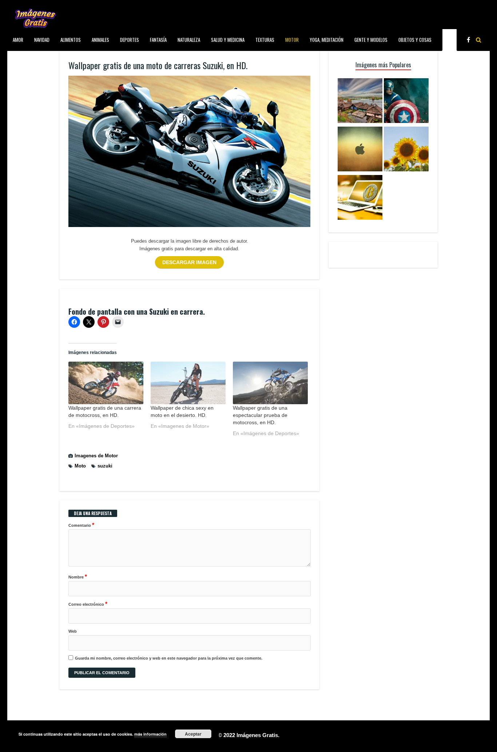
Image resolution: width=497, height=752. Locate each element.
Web (72, 631)
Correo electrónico (87, 604)
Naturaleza (189, 39)
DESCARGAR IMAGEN (189, 262)
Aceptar (193, 734)
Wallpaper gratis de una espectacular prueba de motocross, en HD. (260, 415)
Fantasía (158, 39)
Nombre (77, 576)
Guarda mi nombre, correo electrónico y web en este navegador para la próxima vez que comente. (168, 658)
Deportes (129, 39)
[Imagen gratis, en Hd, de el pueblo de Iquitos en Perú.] (360, 101)
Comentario (81, 525)
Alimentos (70, 39)
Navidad (41, 39)
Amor (18, 39)
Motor (292, 39)
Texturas (264, 39)
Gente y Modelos (370, 39)
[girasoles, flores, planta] (406, 150)
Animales (100, 39)
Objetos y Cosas (415, 39)
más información (150, 734)
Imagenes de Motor (96, 455)
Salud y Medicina (227, 39)
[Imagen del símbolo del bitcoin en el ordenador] (360, 198)
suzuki (105, 466)
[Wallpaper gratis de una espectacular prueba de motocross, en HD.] (270, 383)
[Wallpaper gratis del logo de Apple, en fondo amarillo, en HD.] (360, 150)
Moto (80, 466)
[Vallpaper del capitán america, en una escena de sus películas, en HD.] (406, 101)
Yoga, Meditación (326, 39)
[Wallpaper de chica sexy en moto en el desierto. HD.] (188, 383)
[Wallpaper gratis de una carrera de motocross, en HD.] (105, 383)
